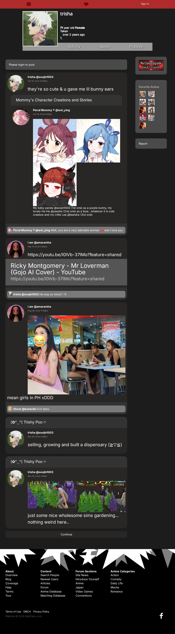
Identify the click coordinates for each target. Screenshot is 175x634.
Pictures (136, 47)
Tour (8, 595)
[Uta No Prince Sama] (151, 104)
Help (8, 587)
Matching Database (53, 595)
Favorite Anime (149, 87)
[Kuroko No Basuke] (151, 120)
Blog (8, 579)
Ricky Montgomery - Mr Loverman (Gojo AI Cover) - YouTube (60, 269)
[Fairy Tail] (143, 96)
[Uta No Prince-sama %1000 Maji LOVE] (151, 96)
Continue (66, 534)
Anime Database (51, 591)
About (105, 47)
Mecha (115, 587)
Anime (80, 583)
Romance (117, 591)
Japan (79, 587)
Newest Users (49, 579)
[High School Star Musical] (143, 112)
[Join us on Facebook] (162, 615)
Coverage (11, 583)
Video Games (84, 591)
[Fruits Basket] (151, 112)
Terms (9, 591)
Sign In (145, 3)
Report (143, 143)
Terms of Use (13, 611)
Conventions (84, 595)
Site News (82, 575)
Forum (45, 587)
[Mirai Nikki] (143, 120)
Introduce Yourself (87, 579)
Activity (74, 47)
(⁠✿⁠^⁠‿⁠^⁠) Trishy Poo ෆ (28, 422)
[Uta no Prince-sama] (143, 104)
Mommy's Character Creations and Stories (54, 100)
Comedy (116, 579)
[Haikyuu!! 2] (143, 127)
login (21, 64)
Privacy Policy (41, 611)
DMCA (27, 611)
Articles (45, 583)
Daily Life (117, 583)
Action (115, 575)
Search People (50, 575)
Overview (11, 575)
